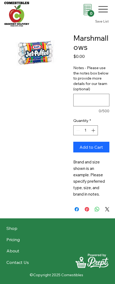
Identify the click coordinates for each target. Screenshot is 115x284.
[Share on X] (107, 209)
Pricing (13, 239)
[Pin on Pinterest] (87, 209)
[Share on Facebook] (77, 209)
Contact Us (17, 262)
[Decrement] (77, 130)
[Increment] (93, 130)
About (12, 250)
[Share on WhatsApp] (97, 209)
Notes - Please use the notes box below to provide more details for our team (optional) (91, 78)
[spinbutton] (85, 130)
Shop (11, 228)
